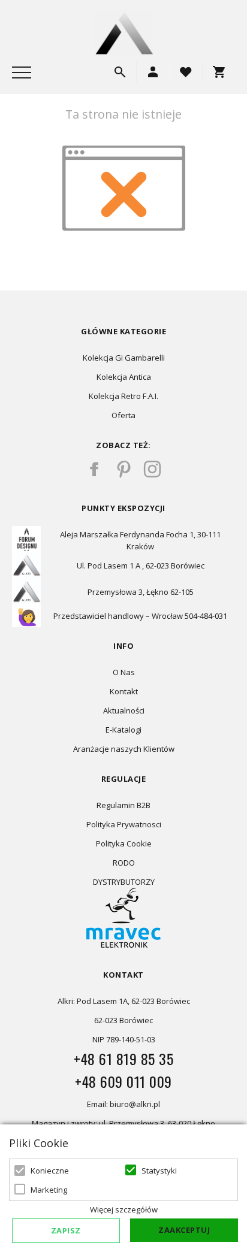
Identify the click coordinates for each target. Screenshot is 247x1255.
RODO (124, 862)
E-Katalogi (123, 729)
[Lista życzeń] (186, 71)
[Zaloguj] (153, 72)
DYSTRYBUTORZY (124, 881)
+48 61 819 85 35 (123, 1058)
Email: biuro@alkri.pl (123, 1104)
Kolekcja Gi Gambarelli (124, 357)
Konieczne (50, 1170)
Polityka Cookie (124, 843)
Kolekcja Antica (124, 376)
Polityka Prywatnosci (123, 824)
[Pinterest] (123, 469)
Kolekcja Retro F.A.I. (123, 396)
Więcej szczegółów (124, 1209)
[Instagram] (152, 469)
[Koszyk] (222, 72)
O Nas (124, 672)
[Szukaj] (120, 72)
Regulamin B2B (123, 805)
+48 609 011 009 (123, 1081)
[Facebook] (95, 469)
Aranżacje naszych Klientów (123, 748)
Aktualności (123, 710)
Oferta (123, 415)
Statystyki (159, 1170)
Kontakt (124, 691)
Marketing (49, 1189)
